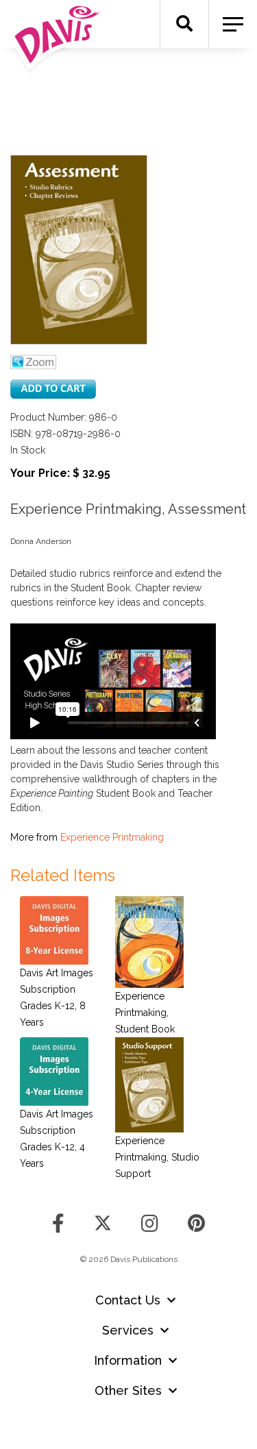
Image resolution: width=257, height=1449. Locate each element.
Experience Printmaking (112, 837)
